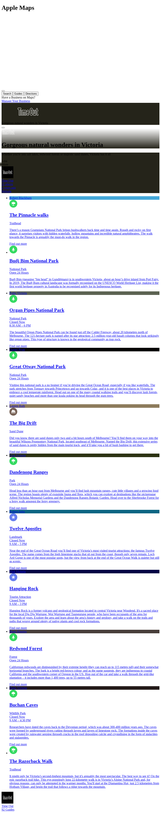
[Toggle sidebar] (3, 90)
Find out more (18, 243)
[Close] (3, 127)
